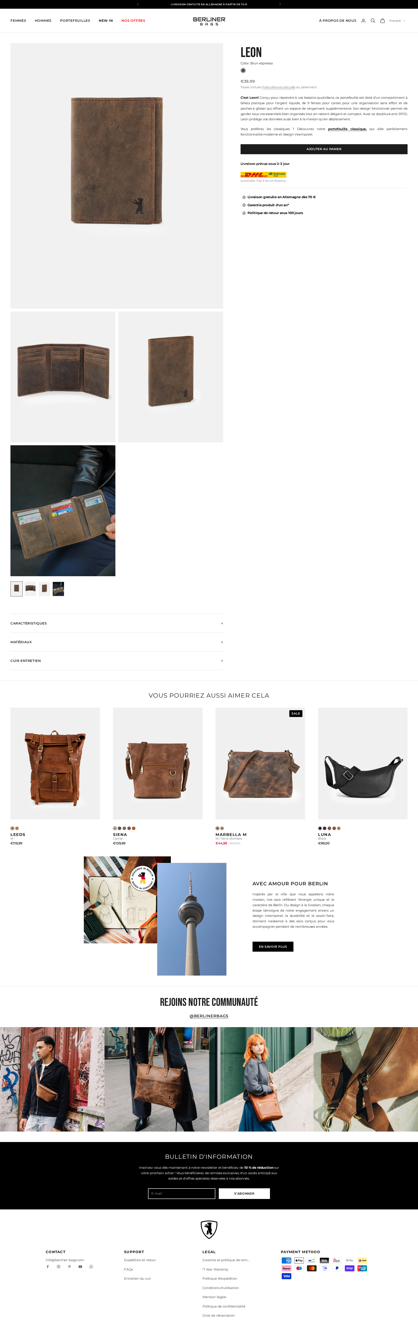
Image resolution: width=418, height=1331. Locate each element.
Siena (120, 834)
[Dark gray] (119, 828)
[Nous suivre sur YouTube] (80, 1267)
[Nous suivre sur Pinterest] (69, 1267)
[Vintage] (12, 828)
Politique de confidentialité (223, 1306)
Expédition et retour (140, 1260)
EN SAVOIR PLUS (273, 947)
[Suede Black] (324, 828)
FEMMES (18, 20)
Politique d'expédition (219, 1278)
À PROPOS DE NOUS (337, 20)
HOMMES (43, 20)
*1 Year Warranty (215, 1269)
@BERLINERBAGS (209, 1016)
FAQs (128, 1269)
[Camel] (17, 828)
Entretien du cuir (137, 1278)
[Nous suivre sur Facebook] (48, 1267)
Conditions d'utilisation (220, 1288)
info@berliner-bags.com (65, 1260)
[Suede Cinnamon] (329, 828)
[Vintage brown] (133, 828)
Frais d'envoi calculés (278, 87)
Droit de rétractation (218, 1315)
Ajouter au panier (324, 149)
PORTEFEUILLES (75, 20)
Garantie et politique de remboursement (226, 1260)
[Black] (320, 828)
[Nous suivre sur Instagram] (59, 1267)
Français (395, 20)
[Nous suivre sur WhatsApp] (91, 1267)
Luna (324, 834)
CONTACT (56, 1252)
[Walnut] (124, 828)
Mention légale (214, 1297)
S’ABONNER (244, 1193)
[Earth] (129, 828)
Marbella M (231, 834)
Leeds (17, 834)
